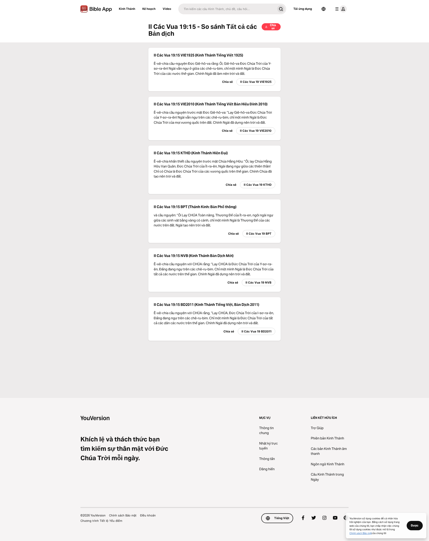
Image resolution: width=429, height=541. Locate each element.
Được (414, 525)
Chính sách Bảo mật (123, 515)
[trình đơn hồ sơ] (340, 8)
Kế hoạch (149, 8)
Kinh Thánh (127, 8)
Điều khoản (148, 515)
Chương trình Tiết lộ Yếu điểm (101, 520)
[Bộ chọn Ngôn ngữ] (323, 8)
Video (167, 8)
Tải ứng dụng (302, 8)
